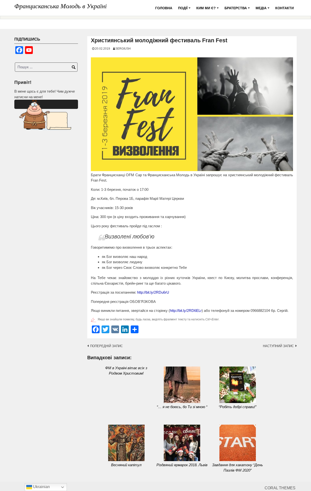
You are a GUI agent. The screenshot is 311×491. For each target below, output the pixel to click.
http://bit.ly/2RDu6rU (153, 292)
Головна (163, 8)
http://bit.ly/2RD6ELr (186, 310)
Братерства (238, 10)
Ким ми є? (208, 10)
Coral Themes (280, 488)
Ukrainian (41, 487)
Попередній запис (106, 346)
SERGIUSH (123, 48)
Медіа (263, 10)
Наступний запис (278, 346)
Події (185, 10)
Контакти (284, 8)
